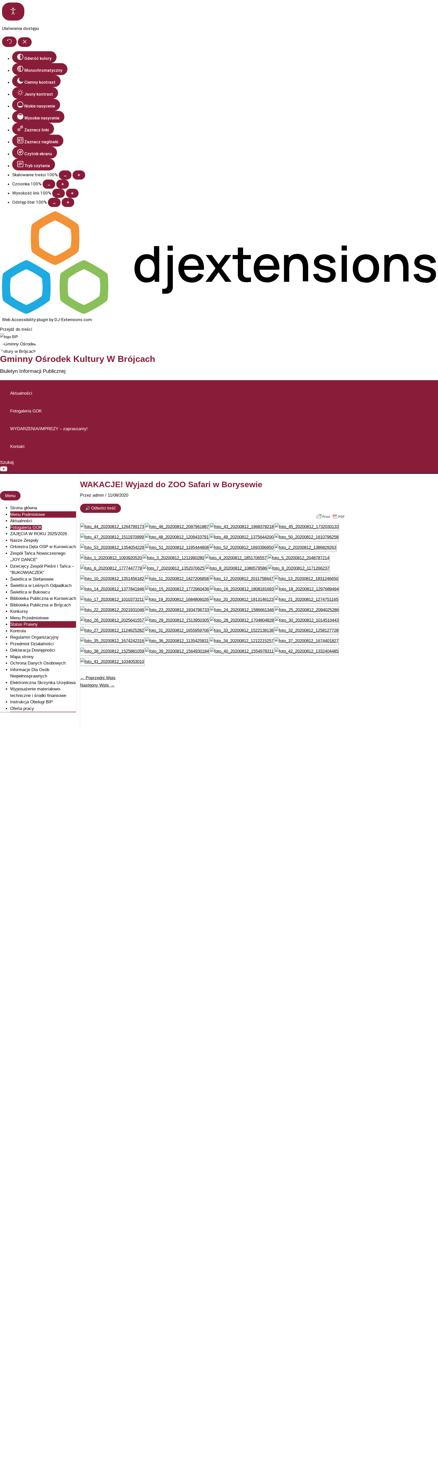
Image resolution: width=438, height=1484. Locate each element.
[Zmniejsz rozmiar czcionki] (49, 184)
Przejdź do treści (16, 329)
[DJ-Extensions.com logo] (219, 312)
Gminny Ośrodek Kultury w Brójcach (77, 359)
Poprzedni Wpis (98, 677)
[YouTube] (3, 471)
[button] (7, 462)
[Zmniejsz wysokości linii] (58, 193)
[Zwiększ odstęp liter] (68, 202)
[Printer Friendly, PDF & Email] (330, 516)
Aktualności (21, 393)
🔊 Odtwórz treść (100, 508)
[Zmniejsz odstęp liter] (54, 202)
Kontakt (17, 446)
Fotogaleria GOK (26, 411)
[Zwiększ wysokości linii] (72, 193)
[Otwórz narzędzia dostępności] (13, 12)
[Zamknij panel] (25, 42)
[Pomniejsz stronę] (65, 175)
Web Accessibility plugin (25, 319)
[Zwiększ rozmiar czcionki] (62, 184)
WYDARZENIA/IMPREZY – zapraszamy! (49, 428)
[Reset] (9, 42)
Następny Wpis (97, 685)
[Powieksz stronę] (78, 175)
